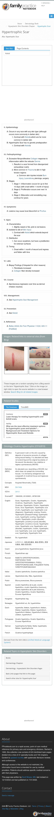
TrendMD (24, 407)
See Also (9, 48)
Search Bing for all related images (24, 392)
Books (8, 658)
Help (43, 6)
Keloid (7, 53)
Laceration (28, 178)
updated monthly (17, 757)
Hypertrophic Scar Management (25, 299)
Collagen (34, 158)
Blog (21, 808)
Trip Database (11, 407)
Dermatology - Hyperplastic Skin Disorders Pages (24, 668)
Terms (34, 806)
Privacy (41, 806)
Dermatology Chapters (14, 663)
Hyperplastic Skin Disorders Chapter (21, 26)
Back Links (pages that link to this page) (20, 674)
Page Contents (23, 48)
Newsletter (14, 808)
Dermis (37, 161)
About (48, 806)
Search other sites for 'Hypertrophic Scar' (21, 678)
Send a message (8, 795)
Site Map (5, 808)
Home (19, 23)
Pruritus (43, 211)
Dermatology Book (31, 23)
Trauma (31, 169)
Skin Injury (27, 229)
